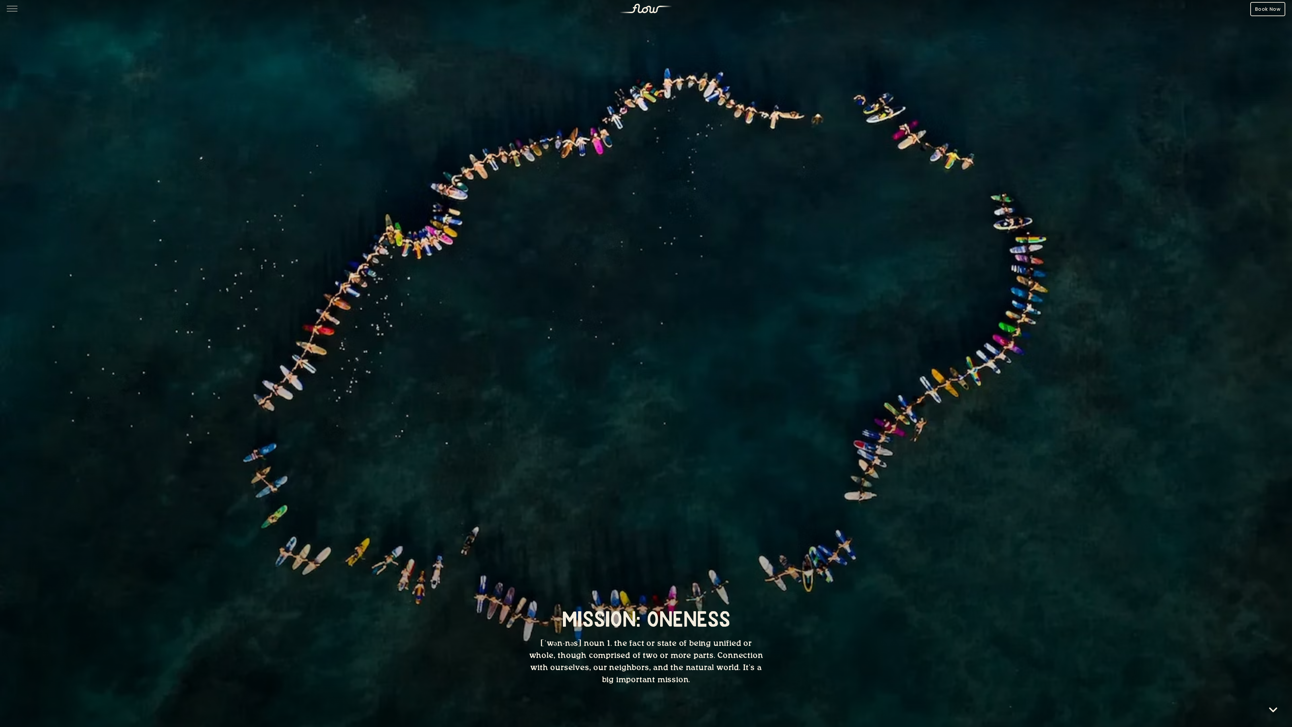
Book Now (1268, 9)
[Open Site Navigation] (12, 9)
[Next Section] (1273, 711)
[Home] (646, 9)
